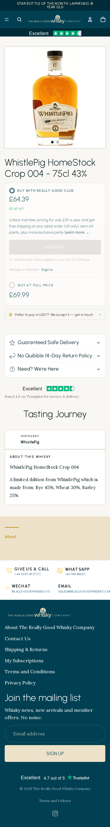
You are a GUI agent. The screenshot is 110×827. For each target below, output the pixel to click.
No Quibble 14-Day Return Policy (55, 355)
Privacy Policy (20, 683)
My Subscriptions (24, 660)
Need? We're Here (38, 369)
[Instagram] (55, 813)
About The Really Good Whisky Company (49, 627)
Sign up (55, 753)
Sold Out (55, 247)
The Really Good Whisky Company (61, 788)
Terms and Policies (55, 800)
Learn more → (77, 232)
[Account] (90, 19)
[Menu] (6, 19)
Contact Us (18, 638)
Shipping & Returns (26, 649)
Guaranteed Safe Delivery (48, 342)
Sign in (47, 270)
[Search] (19, 19)
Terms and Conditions (30, 671)
